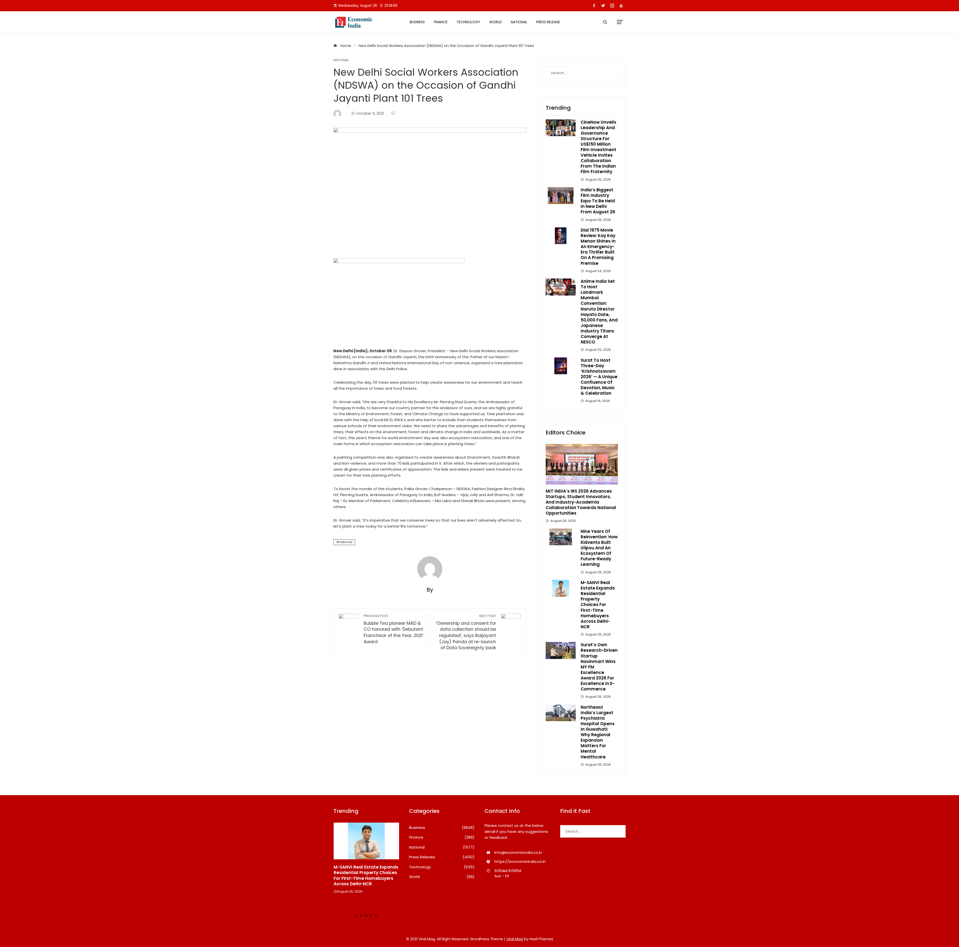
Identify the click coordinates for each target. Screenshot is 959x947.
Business (417, 21)
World (495, 21)
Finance (441, 21)
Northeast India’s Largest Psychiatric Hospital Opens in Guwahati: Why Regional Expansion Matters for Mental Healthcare (598, 732)
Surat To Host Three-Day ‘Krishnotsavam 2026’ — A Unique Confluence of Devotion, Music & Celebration (599, 376)
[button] (356, 915)
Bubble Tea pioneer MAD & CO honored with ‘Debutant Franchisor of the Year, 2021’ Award (394, 629)
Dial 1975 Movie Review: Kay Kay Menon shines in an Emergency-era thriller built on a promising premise (598, 246)
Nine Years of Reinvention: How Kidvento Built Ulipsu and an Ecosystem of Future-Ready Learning (599, 548)
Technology (468, 21)
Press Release (548, 21)
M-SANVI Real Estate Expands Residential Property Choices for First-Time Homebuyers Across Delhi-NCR (598, 605)
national (345, 542)
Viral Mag (514, 939)
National (519, 21)
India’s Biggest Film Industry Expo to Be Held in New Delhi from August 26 (598, 201)
